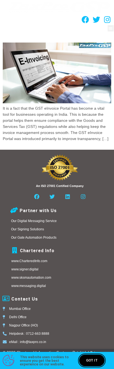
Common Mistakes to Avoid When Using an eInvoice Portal (51, 35)
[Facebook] (85, 19)
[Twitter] (96, 19)
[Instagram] (107, 19)
